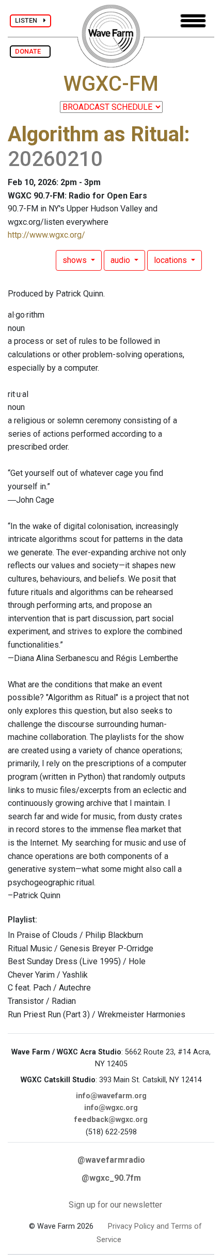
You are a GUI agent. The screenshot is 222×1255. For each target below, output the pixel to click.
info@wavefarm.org (111, 1096)
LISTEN (29, 20)
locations (171, 260)
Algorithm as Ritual (96, 134)
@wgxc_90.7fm (111, 1178)
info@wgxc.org (111, 1107)
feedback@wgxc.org (111, 1119)
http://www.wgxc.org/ (46, 235)
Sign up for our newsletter (115, 1205)
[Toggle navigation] (193, 21)
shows (75, 260)
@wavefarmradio (111, 1160)
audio (121, 260)
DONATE (30, 51)
